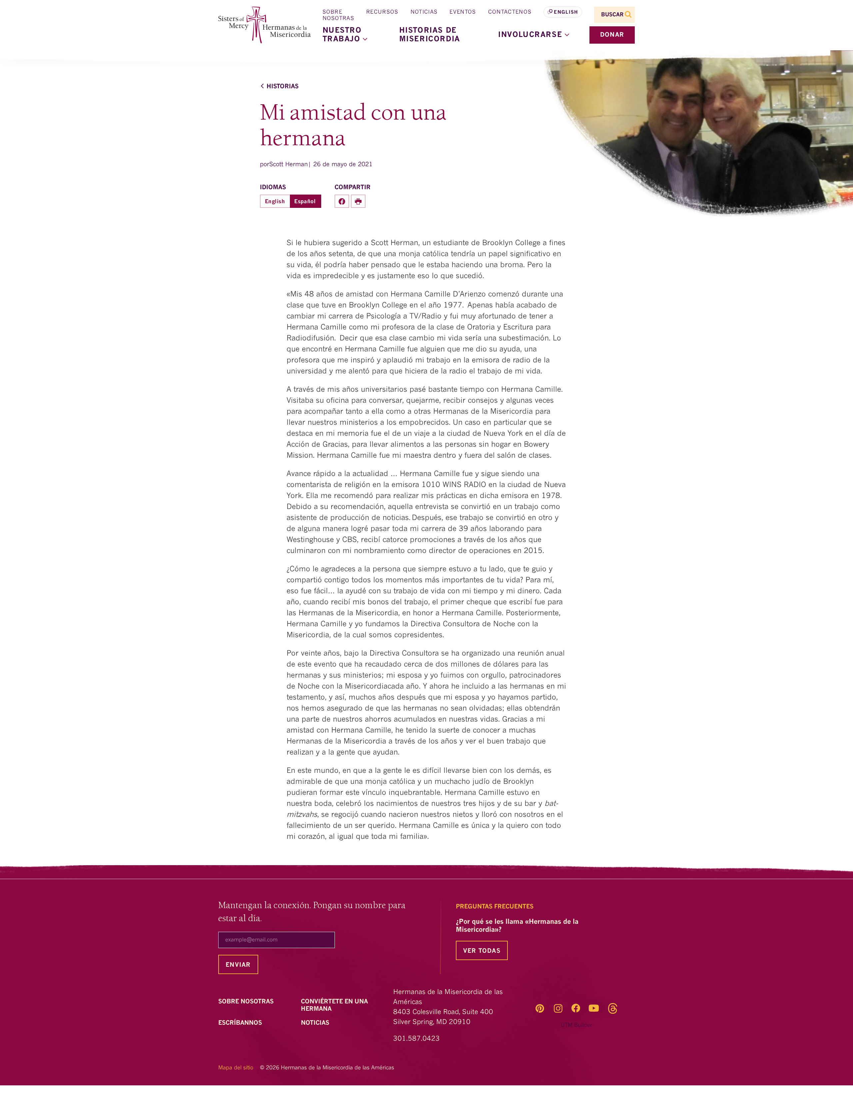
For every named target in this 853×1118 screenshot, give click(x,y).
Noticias (424, 12)
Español (305, 202)
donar (612, 35)
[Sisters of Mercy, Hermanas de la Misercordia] (260, 25)
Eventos (462, 12)
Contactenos (510, 12)
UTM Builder (576, 1025)
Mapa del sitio (235, 1068)
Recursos (382, 12)
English (566, 12)
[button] (533, 35)
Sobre (246, 1002)
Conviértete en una (334, 1005)
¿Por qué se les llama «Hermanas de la (517, 926)
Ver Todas (481, 951)
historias (283, 87)
